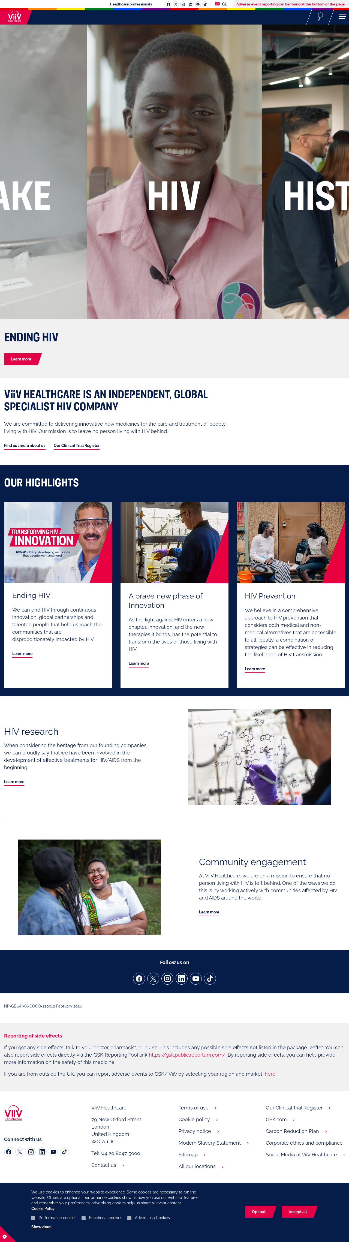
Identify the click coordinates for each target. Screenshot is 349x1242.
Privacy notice (195, 1131)
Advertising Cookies (152, 1218)
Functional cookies (105, 1218)
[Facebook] (8, 1151)
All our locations (197, 1166)
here (270, 1074)
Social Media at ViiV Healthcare (301, 1154)
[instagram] (167, 979)
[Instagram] (30, 1151)
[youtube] (196, 979)
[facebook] (139, 979)
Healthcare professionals (131, 4)
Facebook (169, 4)
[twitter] (153, 979)
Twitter (176, 4)
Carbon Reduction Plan (292, 1131)
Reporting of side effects (33, 1036)
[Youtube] (53, 1151)
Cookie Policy (43, 1208)
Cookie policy (194, 1119)
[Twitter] (19, 1151)
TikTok (205, 4)
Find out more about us (25, 445)
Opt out (259, 1212)
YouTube (198, 4)
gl (224, 4)
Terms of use (194, 1108)
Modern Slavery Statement (210, 1143)
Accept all (298, 1212)
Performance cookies (57, 1218)
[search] (320, 16)
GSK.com (276, 1119)
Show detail (42, 1227)
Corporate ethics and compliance (304, 1143)
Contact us (103, 1165)
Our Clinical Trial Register (77, 445)
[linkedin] (182, 979)
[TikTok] (64, 1151)
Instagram (183, 4)
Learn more (21, 359)
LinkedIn (191, 4)
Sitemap (188, 1154)
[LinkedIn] (42, 1151)
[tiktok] (210, 979)
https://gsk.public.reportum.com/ (187, 1055)
